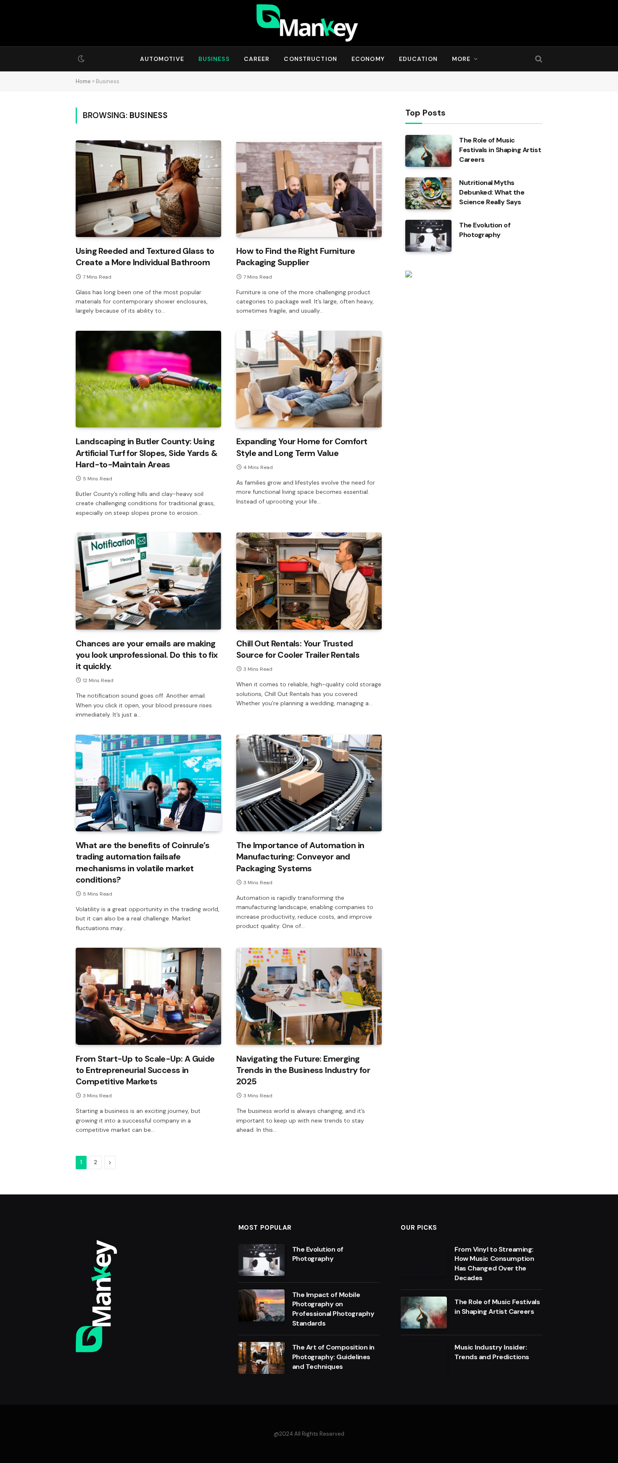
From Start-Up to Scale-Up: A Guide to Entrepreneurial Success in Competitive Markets (145, 1070)
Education (418, 59)
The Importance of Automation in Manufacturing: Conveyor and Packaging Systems (300, 856)
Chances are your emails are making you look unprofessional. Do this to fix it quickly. (147, 655)
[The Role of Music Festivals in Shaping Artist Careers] (428, 151)
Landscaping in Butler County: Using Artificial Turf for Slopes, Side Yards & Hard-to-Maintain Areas (146, 452)
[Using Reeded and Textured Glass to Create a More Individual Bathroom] (148, 188)
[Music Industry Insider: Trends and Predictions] (424, 1358)
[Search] (537, 59)
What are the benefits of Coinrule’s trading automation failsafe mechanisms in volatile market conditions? (142, 862)
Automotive (162, 59)
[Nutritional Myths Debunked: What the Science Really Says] (428, 193)
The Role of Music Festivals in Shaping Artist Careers (500, 150)
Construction (310, 59)
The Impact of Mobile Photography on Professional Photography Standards (333, 1309)
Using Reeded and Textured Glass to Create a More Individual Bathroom (145, 256)
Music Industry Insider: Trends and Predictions (491, 1352)
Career (257, 59)
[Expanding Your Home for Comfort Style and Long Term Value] (309, 379)
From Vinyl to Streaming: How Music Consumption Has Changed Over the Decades (494, 1264)
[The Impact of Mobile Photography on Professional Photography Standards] (261, 1305)
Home (83, 81)
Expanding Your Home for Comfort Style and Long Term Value (301, 447)
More (461, 59)
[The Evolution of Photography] (428, 236)
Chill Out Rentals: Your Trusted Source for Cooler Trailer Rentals (297, 649)
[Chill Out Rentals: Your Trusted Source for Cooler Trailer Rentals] (309, 581)
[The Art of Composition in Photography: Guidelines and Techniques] (261, 1358)
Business (214, 59)
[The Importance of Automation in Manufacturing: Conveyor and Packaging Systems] (309, 783)
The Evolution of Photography (484, 230)
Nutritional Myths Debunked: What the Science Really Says (491, 192)
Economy (368, 59)
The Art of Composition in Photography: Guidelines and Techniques (333, 1357)
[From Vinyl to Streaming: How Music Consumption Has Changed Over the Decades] (424, 1260)
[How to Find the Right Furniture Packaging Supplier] (309, 188)
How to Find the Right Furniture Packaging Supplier (295, 256)
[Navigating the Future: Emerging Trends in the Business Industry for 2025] (309, 996)
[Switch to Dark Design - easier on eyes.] (80, 59)
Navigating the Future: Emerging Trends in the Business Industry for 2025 (303, 1070)
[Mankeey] (309, 23)
